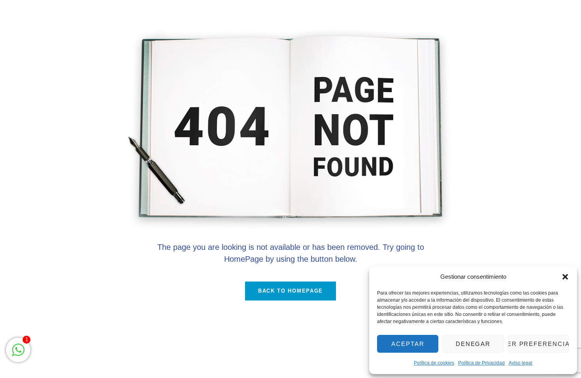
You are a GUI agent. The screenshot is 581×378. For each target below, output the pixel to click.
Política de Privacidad (481, 363)
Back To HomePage (290, 291)
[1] (18, 354)
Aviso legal (520, 363)
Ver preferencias (538, 343)
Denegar (473, 343)
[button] (565, 277)
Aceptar (407, 343)
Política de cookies (434, 363)
